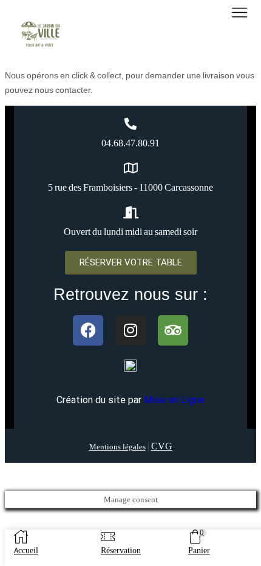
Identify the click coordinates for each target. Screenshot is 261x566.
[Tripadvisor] (173, 330)
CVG (161, 446)
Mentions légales (117, 447)
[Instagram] (130, 330)
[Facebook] (88, 330)
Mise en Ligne (174, 400)
